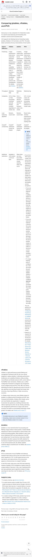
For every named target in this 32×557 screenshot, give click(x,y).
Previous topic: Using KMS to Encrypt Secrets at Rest (14, 509)
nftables (13, 86)
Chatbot (3, 527)
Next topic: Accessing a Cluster (9, 511)
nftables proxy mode (18, 410)
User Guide (22, 15)
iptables (21, 87)
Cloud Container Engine (13, 15)
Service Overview (19, 480)
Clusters (3, 16)
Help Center (4, 15)
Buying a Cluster (10, 16)
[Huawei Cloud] (8, 2)
